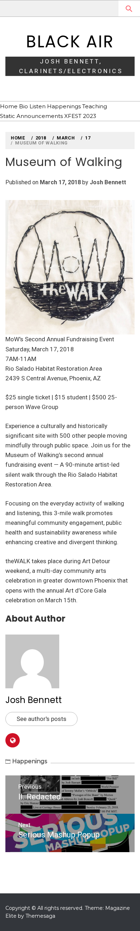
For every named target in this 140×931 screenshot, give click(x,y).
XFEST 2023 (80, 116)
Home (9, 106)
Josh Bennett (108, 182)
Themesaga (40, 916)
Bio (23, 106)
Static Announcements (31, 116)
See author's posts (41, 718)
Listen (37, 106)
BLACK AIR (70, 41)
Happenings (64, 106)
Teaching (94, 106)
